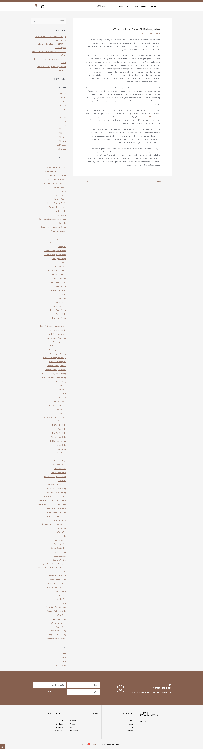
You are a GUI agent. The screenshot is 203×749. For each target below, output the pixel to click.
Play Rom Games (60, 469)
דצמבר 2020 (62, 137)
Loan (64, 393)
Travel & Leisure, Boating (57, 579)
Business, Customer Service (56, 203)
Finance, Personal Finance (56, 270)
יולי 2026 (63, 97)
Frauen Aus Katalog (59, 318)
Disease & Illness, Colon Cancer (55, 255)
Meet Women (61, 453)
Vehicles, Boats (61, 595)
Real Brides (62, 481)
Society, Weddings (59, 560)
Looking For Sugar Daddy (57, 405)
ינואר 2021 (62, 133)
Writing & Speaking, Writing (56, 635)
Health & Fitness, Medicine (57, 334)
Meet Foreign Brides (59, 433)
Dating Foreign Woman (58, 243)
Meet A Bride (62, 421)
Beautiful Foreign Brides (57, 175)
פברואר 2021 (62, 129)
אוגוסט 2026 (62, 93)
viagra (64, 603)
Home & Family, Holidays (57, 342)
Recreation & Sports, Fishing (56, 492)
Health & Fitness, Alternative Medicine (53, 326)
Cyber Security (61, 239)
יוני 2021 (63, 113)
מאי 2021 (63, 117)
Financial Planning (59, 278)
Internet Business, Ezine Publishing (54, 377)
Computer (62, 223)
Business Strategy (60, 195)
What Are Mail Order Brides (56, 611)
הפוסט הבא (87, 182)
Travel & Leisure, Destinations (56, 583)
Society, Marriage (60, 544)
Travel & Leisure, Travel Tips (56, 587)
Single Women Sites (59, 532)
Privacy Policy (58, 727)
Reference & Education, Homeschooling (52, 504)
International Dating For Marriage (54, 358)
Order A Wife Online (59, 465)
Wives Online (61, 615)
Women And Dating (59, 619)
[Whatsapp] (141, 721)
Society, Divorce (60, 540)
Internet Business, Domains (56, 366)
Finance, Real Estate (59, 274)
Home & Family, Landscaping (56, 354)
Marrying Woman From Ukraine (55, 417)
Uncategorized (155, 33)
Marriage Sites (61, 413)
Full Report (151, 117)
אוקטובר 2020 (61, 145)
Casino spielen (61, 215)
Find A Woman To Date (58, 282)
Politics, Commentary (58, 473)
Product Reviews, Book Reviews (55, 477)
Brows (72, 724)
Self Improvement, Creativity (56, 516)
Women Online (61, 627)
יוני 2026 (63, 101)
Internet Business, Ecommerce (55, 370)
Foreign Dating (61, 298)
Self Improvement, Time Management (53, 524)
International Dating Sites (57, 362)
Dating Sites (62, 247)
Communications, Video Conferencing (52, 219)
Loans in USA (61, 397)
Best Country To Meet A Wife (56, 179)
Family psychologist (59, 259)
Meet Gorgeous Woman (57, 441)
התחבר (64, 653)
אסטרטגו (82, 744)
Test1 (64, 571)
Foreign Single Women (58, 310)
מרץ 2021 (63, 125)
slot (65, 536)
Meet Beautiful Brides (58, 425)
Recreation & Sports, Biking (56, 488)
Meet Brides (62, 429)
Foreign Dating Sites (59, 302)
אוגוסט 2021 (62, 105)
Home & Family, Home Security (55, 350)
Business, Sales (61, 211)
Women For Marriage (58, 623)
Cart (61, 721)
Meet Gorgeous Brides (58, 437)
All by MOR (74, 721)
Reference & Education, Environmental (52, 500)
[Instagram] (42, 6)
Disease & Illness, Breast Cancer (55, 251)
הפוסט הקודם (157, 182)
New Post (63, 457)
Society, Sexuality (60, 556)
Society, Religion (60, 552)
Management (61, 409)
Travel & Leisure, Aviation (57, 575)
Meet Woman (61, 449)
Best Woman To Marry (58, 187)
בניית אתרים (95, 744)
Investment (62, 385)
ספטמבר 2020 (61, 149)
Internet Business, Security (57, 381)
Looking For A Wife (59, 401)
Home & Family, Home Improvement (53, 346)
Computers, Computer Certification (53, 227)
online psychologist (59, 461)
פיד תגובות (62, 661)
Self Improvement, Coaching (56, 512)
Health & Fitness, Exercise (57, 330)
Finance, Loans (60, 266)
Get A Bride (62, 322)
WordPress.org (61, 665)
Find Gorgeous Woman (58, 286)
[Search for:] (48, 21)
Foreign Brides (61, 294)
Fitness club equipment (58, 290)
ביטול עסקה (59, 731)
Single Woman (61, 528)
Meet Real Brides (60, 445)
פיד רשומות (62, 657)
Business (63, 191)
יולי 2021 (63, 109)
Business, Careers (60, 199)
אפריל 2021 (62, 121)
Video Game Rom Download (56, 607)
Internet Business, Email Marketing (54, 373)
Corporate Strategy (59, 235)
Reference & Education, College (55, 496)
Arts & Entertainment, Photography (54, 171)
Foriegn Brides (61, 314)
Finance (63, 262)
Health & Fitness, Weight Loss (56, 338)
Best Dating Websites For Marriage (54, 183)
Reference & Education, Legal (56, 508)
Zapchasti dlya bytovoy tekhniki (55, 639)
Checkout (59, 724)
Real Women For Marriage (57, 484)
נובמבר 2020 (62, 141)
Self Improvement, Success (57, 520)
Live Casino (62, 389)
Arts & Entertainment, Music (56, 167)
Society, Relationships (58, 548)
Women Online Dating (58, 631)
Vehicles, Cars (61, 599)
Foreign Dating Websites (57, 306)
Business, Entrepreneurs (57, 207)
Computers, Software (58, 231)
